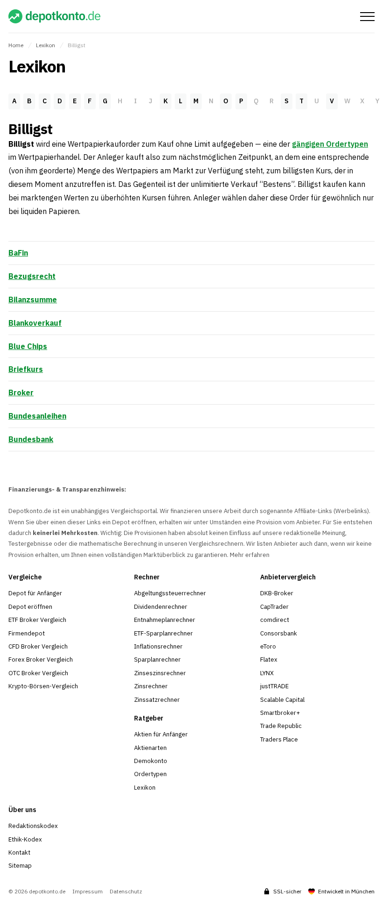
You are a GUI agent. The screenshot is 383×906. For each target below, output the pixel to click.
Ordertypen (150, 774)
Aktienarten (150, 748)
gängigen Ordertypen (330, 144)
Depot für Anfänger (35, 593)
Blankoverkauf (35, 323)
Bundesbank (30, 439)
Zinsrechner (151, 686)
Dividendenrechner (160, 607)
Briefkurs (25, 369)
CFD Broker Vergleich (38, 646)
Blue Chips (27, 346)
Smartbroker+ (280, 713)
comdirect (274, 620)
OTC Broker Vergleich (38, 673)
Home (15, 45)
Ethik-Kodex (25, 839)
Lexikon (45, 45)
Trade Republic (281, 726)
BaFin (18, 252)
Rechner (147, 577)
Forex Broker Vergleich (40, 659)
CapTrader (274, 607)
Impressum (87, 891)
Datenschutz (126, 891)
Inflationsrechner (158, 646)
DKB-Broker (276, 593)
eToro (268, 646)
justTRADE (274, 686)
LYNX (267, 673)
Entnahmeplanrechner (164, 620)
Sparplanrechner (157, 659)
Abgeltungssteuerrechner (170, 593)
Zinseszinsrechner (160, 673)
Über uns (22, 810)
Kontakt (19, 852)
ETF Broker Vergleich (37, 620)
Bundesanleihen (37, 416)
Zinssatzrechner (157, 700)
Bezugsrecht (32, 276)
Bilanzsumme (32, 299)
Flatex (268, 659)
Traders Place (279, 739)
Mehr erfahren (250, 555)
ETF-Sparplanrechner (163, 633)
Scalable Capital (282, 700)
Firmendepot (26, 633)
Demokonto (150, 761)
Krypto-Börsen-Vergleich (43, 686)
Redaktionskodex (33, 826)
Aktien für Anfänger (161, 734)
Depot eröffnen (30, 607)
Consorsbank (278, 633)
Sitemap (20, 866)
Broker (21, 392)
